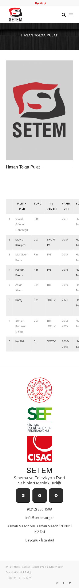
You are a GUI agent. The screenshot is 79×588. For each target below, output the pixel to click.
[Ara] (62, 14)
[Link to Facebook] (63, 583)
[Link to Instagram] (57, 583)
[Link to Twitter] (70, 583)
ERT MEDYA (25, 577)
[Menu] (71, 14)
